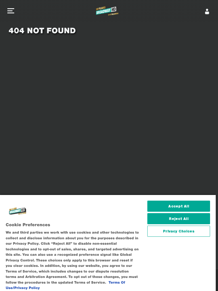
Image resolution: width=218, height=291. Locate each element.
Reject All (178, 219)
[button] (10, 11)
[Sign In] (207, 11)
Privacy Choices (179, 231)
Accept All (178, 206)
